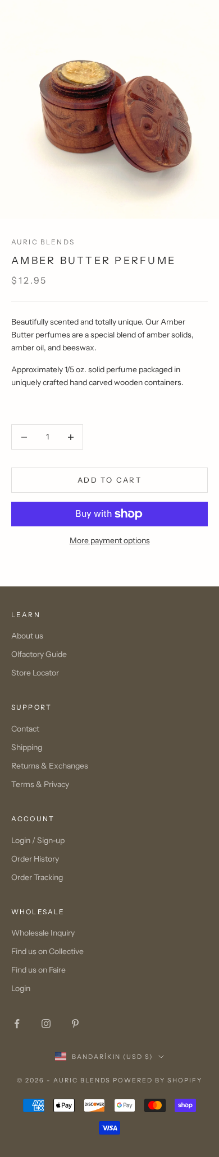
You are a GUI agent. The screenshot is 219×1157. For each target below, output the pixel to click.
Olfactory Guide (39, 654)
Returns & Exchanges (49, 766)
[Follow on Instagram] (46, 1023)
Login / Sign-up (38, 840)
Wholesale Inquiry (43, 933)
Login (20, 988)
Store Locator (35, 673)
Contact (25, 729)
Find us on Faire (38, 970)
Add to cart (109, 479)
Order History (35, 859)
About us (27, 636)
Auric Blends (43, 242)
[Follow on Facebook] (16, 1023)
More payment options (110, 540)
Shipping (26, 747)
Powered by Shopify (157, 1080)
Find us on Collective (47, 951)
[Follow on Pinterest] (75, 1023)
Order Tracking (37, 877)
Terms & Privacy (40, 784)
